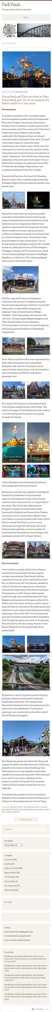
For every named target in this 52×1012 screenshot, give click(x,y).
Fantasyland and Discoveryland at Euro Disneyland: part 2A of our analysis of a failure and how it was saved (25, 99)
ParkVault (11, 4)
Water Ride (9, 890)
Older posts (26, 819)
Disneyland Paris (8, 809)
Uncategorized (10, 886)
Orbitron (42, 809)
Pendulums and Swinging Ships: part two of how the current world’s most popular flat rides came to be (25, 987)
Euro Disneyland (21, 809)
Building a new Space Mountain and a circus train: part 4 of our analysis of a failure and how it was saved (25, 958)
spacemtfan (21, 92)
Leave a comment (13, 812)
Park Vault (7, 902)
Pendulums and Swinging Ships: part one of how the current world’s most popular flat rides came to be (25, 996)
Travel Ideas (9, 881)
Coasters (8, 860)
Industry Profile (15, 807)
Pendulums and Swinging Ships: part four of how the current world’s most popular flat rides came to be (25, 968)
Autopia (32, 807)
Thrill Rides (9, 877)
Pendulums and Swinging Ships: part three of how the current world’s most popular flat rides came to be (25, 977)
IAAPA (7, 864)
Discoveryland (41, 807)
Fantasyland (33, 809)
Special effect (10, 873)
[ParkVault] (26, 37)
